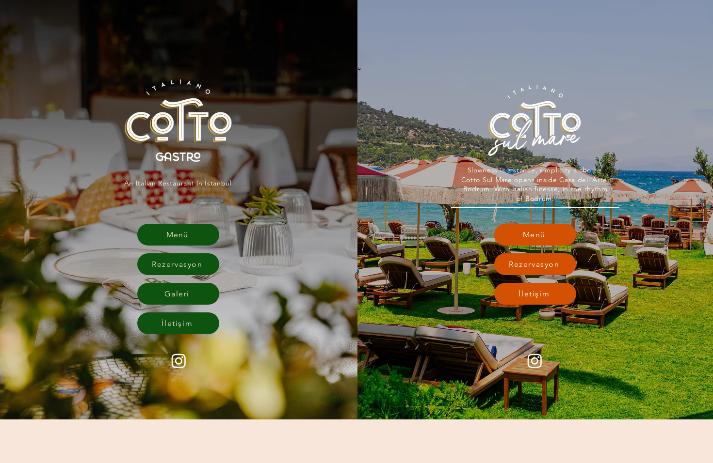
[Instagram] (178, 360)
